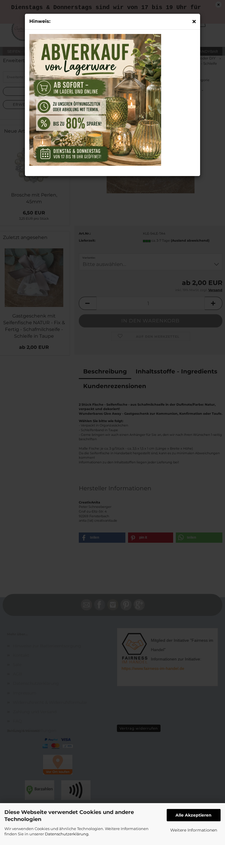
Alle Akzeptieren (193, 815)
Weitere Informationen (193, 830)
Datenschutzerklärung (66, 834)
